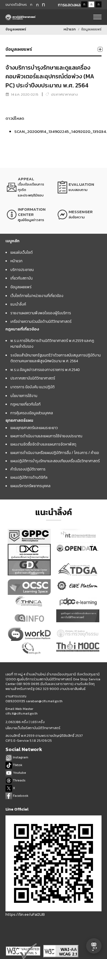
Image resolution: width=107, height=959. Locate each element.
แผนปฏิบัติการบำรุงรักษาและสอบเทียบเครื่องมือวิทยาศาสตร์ (55, 461)
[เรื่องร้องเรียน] (28, 187)
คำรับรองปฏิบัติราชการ (28, 469)
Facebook (20, 795)
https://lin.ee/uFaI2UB (25, 914)
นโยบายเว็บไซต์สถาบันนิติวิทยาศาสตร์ (32, 728)
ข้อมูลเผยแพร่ (21, 287)
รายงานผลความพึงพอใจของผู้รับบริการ (40, 313)
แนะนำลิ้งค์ (18, 304)
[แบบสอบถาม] (79, 187)
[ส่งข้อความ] (79, 214)
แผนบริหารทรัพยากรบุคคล (30, 486)
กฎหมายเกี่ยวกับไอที (25, 404)
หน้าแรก (70, 29)
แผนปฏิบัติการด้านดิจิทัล (28, 477)
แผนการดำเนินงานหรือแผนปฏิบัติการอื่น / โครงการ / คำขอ (54, 452)
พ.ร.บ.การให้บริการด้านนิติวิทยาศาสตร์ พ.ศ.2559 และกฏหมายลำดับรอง (52, 343)
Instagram (20, 757)
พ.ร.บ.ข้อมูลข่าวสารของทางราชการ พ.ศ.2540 (45, 369)
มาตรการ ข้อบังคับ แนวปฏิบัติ (32, 387)
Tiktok (17, 764)
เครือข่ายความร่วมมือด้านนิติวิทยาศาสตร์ (41, 321)
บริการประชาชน (22, 269)
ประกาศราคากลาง (64, 94)
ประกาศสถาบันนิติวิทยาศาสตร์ (32, 378)
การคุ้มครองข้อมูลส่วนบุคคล (31, 413)
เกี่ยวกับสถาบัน (21, 278)
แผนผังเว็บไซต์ (21, 252)
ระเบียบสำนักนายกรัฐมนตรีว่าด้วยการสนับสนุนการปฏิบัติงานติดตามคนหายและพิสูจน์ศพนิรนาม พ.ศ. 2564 (55, 358)
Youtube (19, 772)
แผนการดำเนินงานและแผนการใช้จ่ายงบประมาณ (46, 436)
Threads (19, 780)
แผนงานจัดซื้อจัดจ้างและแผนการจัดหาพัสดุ (43, 444)
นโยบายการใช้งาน (23, 395)
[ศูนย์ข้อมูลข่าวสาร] (28, 214)
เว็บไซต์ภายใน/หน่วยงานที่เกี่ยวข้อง (36, 295)
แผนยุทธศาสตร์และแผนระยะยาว (34, 427)
